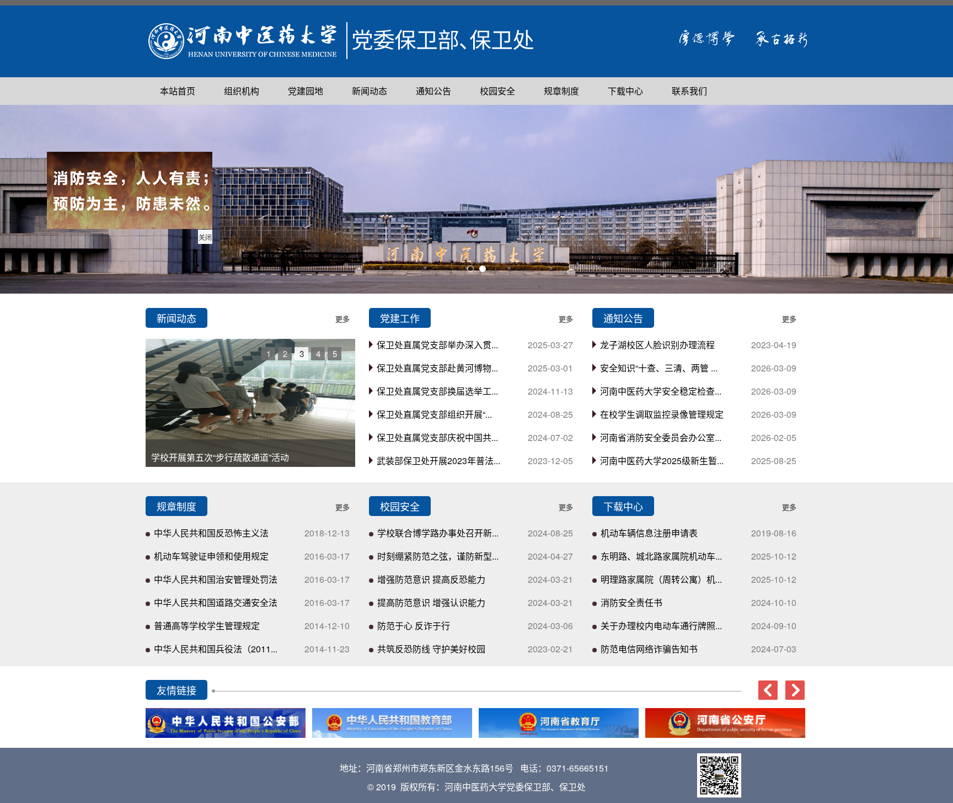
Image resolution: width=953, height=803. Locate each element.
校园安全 (497, 90)
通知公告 (433, 90)
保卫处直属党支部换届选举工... (437, 391)
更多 (342, 318)
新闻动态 (369, 90)
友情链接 (176, 690)
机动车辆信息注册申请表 (649, 533)
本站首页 (177, 90)
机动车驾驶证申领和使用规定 (211, 556)
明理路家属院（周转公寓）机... (661, 579)
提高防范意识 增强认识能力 (431, 602)
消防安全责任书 (631, 602)
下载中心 (625, 90)
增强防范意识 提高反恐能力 (431, 579)
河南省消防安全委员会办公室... (660, 437)
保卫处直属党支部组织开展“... (434, 414)
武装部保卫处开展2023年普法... (438, 460)
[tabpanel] (476, 199)
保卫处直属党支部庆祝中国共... (437, 437)
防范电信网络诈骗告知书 (649, 648)
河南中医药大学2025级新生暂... (662, 460)
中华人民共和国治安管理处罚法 (215, 579)
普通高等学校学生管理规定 (207, 625)
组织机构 (241, 90)
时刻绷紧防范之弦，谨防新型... (438, 556)
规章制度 (561, 90)
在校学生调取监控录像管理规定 (662, 414)
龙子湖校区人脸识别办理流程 (657, 344)
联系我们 (689, 90)
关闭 (211, 243)
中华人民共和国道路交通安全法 (215, 602)
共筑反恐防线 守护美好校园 (431, 648)
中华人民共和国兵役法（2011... (215, 648)
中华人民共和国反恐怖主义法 (211, 533)
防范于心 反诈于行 (413, 625)
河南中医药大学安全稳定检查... (660, 391)
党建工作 (400, 318)
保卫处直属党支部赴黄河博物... (437, 367)
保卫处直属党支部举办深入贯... (437, 344)
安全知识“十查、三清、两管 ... (659, 367)
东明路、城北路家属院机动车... (661, 556)
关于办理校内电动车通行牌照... (661, 625)
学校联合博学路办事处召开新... (438, 533)
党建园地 (305, 90)
